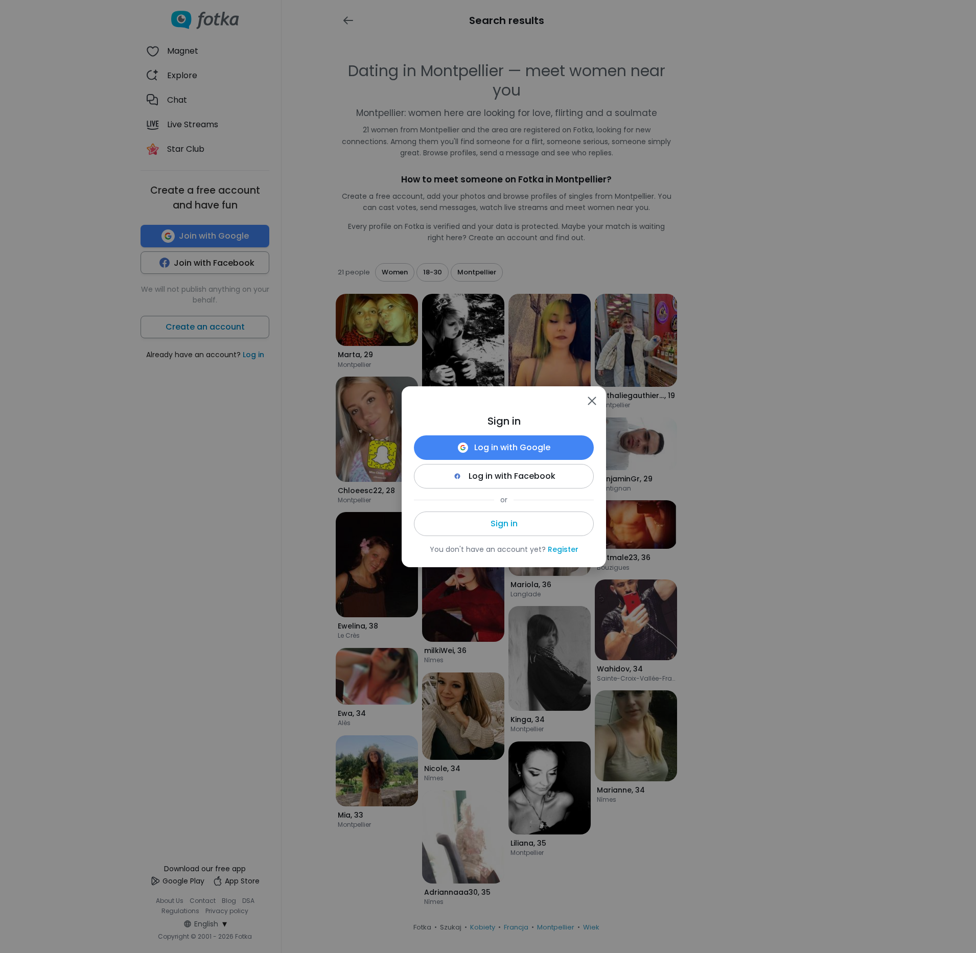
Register (563, 549)
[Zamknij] (592, 400)
